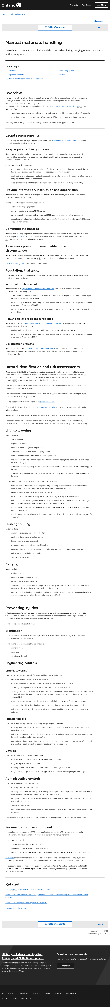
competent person (46, 402)
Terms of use (71, 993)
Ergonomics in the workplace (17, 908)
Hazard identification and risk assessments (25, 79)
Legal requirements (16, 74)
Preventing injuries (66, 70)
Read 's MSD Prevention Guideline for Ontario (27, 889)
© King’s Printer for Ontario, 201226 (16, 998)
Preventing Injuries (16, 263)
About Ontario (7, 993)
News (47, 993)
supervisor (21, 236)
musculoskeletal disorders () (68, 106)
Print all (100, 21)
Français (74, 5)
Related (62, 74)
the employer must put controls (42, 407)
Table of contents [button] (60, 28)
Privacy (58, 993)
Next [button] (99, 27)
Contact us (65, 965)
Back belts (9, 858)
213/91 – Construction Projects (41, 348)
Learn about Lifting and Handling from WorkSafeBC (26, 903)
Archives (36, 993)
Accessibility (23, 993)
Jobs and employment (20, 14)
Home (4, 14)
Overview (12, 70)
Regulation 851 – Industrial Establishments (38, 288)
